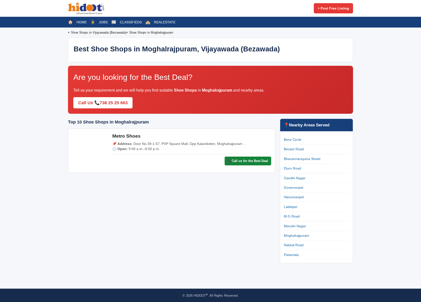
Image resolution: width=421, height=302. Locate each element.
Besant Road (294, 149)
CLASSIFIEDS (131, 22)
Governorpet (293, 187)
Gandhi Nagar (295, 178)
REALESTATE (164, 22)
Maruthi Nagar (295, 226)
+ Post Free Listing (333, 8)
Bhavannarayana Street (302, 159)
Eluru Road (292, 168)
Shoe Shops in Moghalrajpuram (151, 32)
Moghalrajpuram (296, 235)
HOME (82, 22)
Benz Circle (292, 140)
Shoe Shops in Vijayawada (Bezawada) (98, 32)
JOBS (103, 22)
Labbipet (290, 207)
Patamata (291, 255)
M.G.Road (292, 216)
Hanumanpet (294, 197)
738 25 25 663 (114, 102)
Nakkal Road (294, 245)
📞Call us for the (248, 161)
